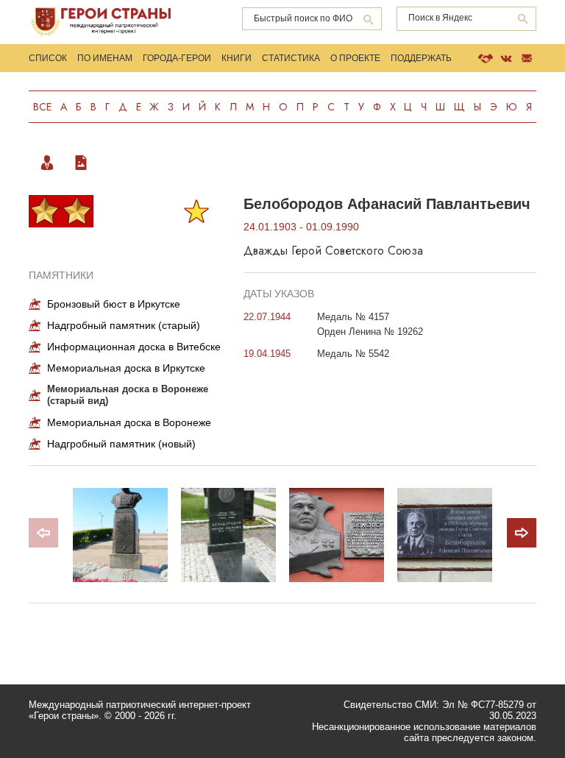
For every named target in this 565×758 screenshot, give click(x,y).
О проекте (355, 58)
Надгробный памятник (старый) (123, 325)
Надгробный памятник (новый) (121, 444)
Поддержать (421, 58)
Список (48, 58)
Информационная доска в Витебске (134, 347)
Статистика (291, 58)
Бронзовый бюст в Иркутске (113, 304)
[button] (521, 533)
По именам (104, 58)
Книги (236, 58)
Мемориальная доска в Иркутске (126, 368)
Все (42, 106)
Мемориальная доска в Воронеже (129, 422)
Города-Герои (177, 58)
